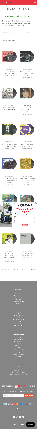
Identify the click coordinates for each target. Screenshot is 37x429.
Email (15, 216)
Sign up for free (24, 224)
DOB (15, 220)
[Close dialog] (36, 203)
